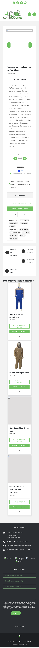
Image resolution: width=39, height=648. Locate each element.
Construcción (15, 232)
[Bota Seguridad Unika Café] (19, 388)
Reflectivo (13, 238)
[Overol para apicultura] (19, 338)
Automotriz (24, 230)
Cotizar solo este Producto (19, 315)
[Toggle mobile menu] (34, 14)
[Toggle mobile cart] (29, 14)
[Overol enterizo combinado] (19, 289)
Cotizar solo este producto (20, 203)
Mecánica (13, 235)
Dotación (26, 232)
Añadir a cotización (19, 321)
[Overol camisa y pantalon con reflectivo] (19, 440)
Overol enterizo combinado (21, 302)
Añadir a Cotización (20, 208)
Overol (22, 235)
